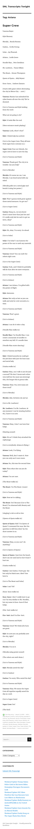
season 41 (5, 726)
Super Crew (11, 25)
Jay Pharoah (11, 718)
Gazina (5, 718)
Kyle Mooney (10, 720)
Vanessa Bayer (11, 728)
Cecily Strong (19, 716)
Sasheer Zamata (23, 724)
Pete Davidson (21, 722)
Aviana (12, 716)
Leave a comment (22, 728)
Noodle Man (12, 722)
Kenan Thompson (21, 718)
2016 (27, 714)
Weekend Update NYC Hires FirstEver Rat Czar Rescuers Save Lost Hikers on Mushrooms (17, 795)
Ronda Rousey (12, 724)
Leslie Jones (18, 720)
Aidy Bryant (6, 716)
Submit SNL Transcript (11, 771)
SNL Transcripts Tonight (16, 6)
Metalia (24, 720)
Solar (10, 726)
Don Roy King (9, 714)
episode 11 (27, 716)
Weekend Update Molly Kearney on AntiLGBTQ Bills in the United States (18, 802)
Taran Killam (24, 726)
